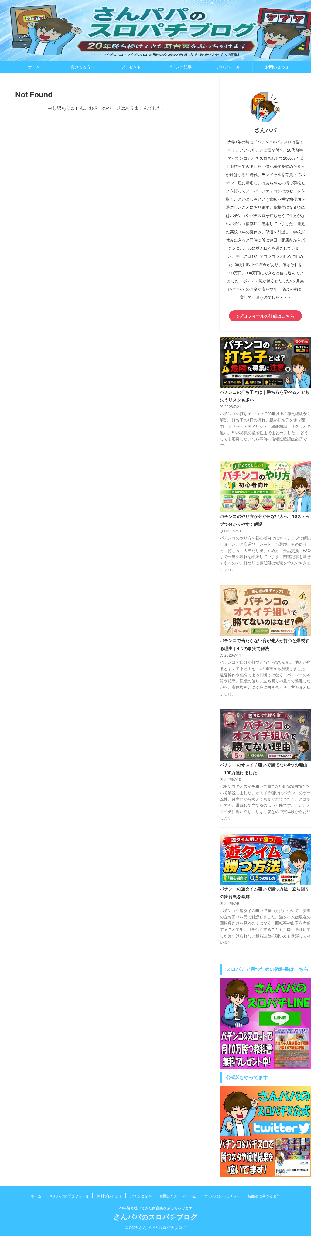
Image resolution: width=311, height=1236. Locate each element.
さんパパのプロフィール (69, 1195)
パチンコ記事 (180, 67)
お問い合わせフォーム (177, 1195)
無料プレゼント (109, 1195)
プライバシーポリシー (221, 1195)
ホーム (34, 67)
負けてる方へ (82, 67)
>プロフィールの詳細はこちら (265, 316)
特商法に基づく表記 (264, 1195)
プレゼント (131, 67)
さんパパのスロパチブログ (155, 1216)
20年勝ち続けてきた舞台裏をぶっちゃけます (155, 1207)
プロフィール (228, 67)
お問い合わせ (277, 67)
